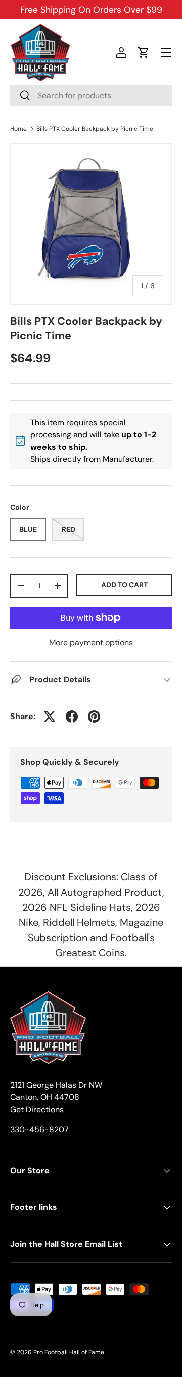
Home (18, 129)
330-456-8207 (39, 1129)
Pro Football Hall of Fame (68, 1352)
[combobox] (91, 95)
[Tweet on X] (49, 716)
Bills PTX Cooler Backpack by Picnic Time (94, 129)
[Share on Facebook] (72, 716)
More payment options (91, 642)
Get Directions (37, 1109)
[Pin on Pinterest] (94, 716)
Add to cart (124, 584)
